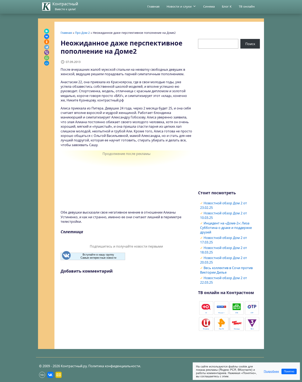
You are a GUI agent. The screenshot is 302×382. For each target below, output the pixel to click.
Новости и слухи (179, 6)
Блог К (227, 6)
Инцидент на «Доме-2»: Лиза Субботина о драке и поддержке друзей (226, 227)
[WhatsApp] (46, 57)
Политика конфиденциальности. (114, 366)
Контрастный (65, 4)
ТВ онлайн (247, 6)
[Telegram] (46, 47)
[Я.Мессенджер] (46, 31)
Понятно (289, 371)
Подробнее (271, 371)
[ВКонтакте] (46, 36)
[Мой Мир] (46, 63)
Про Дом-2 (82, 33)
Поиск (250, 44)
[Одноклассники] (46, 41)
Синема (209, 6)
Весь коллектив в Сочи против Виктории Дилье (226, 270)
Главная (153, 6)
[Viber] (46, 52)
